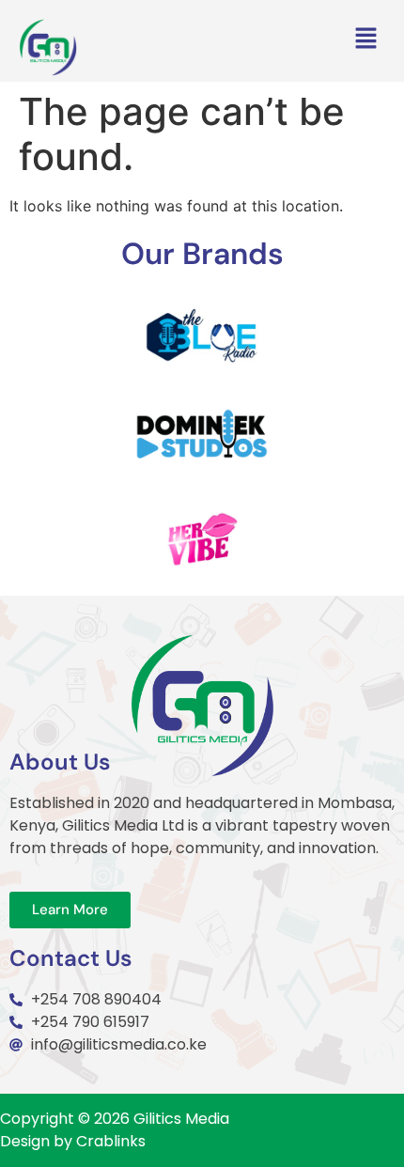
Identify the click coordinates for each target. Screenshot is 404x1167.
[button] (366, 40)
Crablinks (111, 1141)
